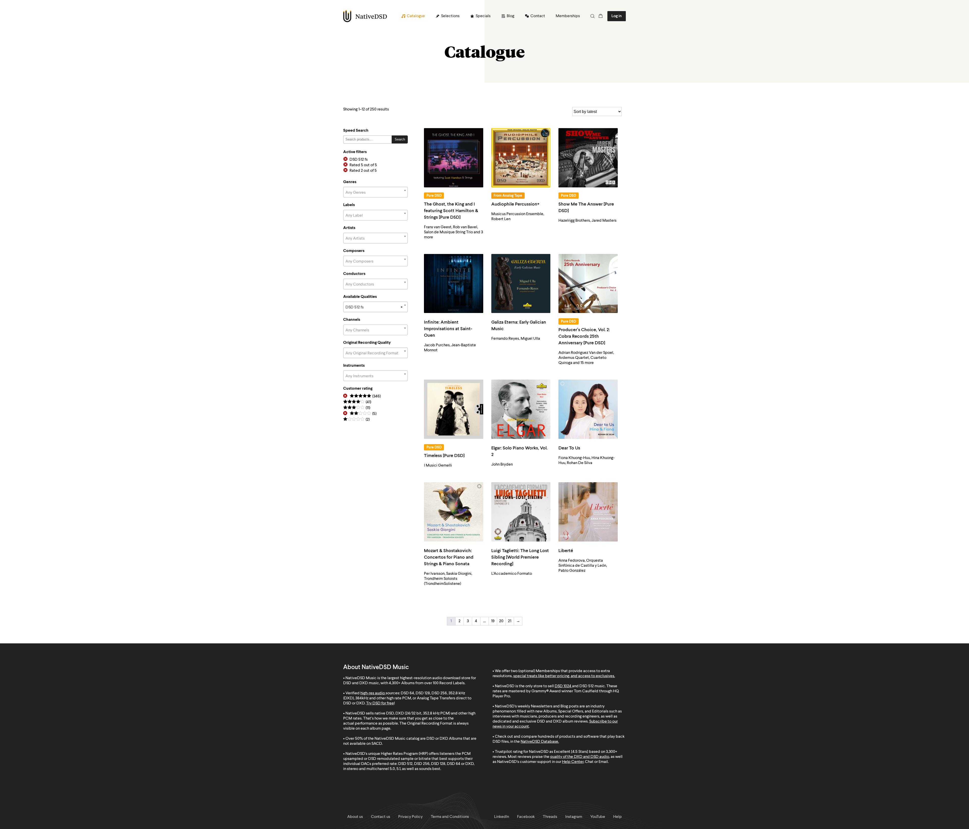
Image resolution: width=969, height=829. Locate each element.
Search (400, 139)
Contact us (380, 817)
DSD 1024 (563, 686)
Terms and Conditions (450, 817)
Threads (550, 817)
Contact (537, 16)
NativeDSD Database (539, 742)
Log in (616, 16)
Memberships (568, 16)
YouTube (597, 817)
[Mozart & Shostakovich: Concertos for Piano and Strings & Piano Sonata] (453, 511)
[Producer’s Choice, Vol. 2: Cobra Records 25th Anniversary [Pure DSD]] (588, 283)
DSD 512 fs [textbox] (373, 307)
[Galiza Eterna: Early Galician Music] (521, 283)
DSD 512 (586, 686)
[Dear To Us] (588, 409)
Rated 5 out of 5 (363, 165)
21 (509, 621)
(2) (356, 420)
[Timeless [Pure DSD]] (453, 409)
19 (493, 621)
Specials (483, 16)
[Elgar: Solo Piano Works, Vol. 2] (521, 409)
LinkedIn (501, 817)
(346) (365, 396)
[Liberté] (588, 511)
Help (617, 817)
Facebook (526, 817)
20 (501, 621)
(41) (357, 402)
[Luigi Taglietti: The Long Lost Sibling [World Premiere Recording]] (521, 511)
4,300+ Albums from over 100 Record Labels (427, 683)
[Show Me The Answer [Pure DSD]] (588, 157)
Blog (510, 16)
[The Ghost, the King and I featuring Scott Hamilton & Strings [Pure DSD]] (453, 157)
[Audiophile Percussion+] (521, 157)
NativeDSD (365, 16)
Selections (450, 16)
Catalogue (416, 16)
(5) (363, 414)
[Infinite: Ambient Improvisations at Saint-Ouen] (453, 283)
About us (355, 817)
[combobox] (375, 192)
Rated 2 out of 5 (363, 171)
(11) (356, 408)
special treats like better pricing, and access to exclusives (563, 676)
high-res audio (372, 693)
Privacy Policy (410, 817)
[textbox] (375, 192)
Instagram (573, 817)
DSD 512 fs (358, 160)
